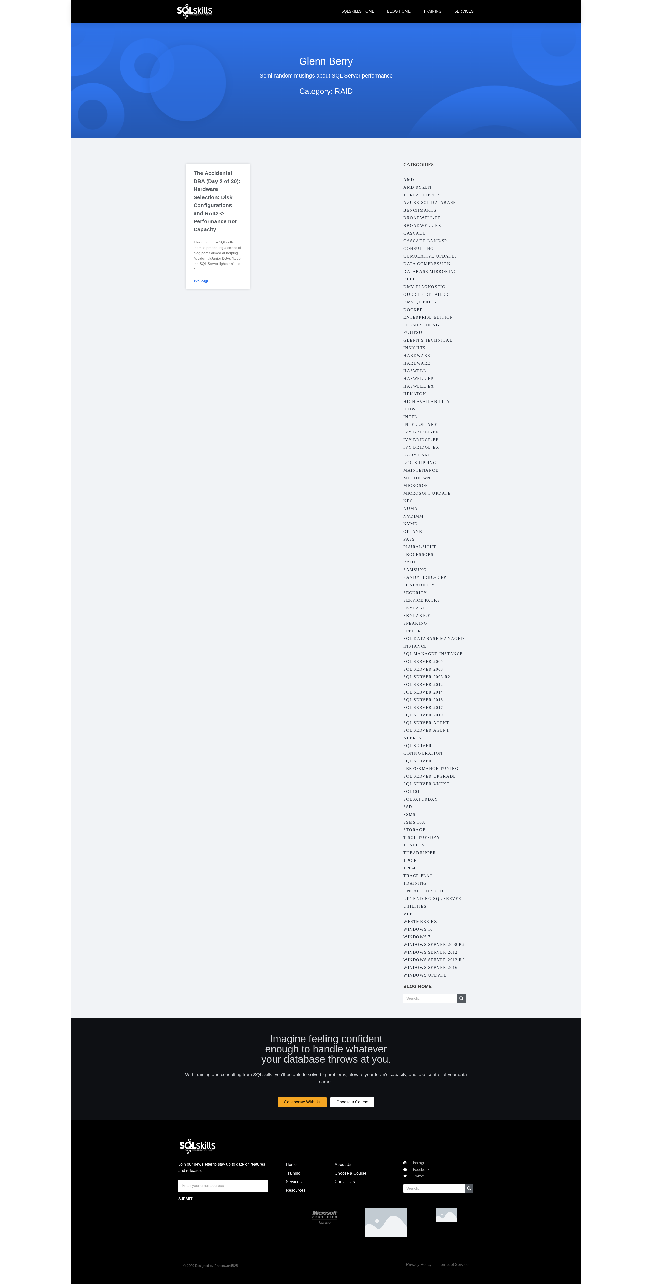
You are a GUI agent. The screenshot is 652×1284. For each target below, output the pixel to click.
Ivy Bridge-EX (421, 447)
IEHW (409, 409)
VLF (408, 914)
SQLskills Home (357, 11)
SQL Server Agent (426, 723)
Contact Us (345, 1181)
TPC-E (410, 860)
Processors (418, 554)
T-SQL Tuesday (421, 837)
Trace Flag (418, 876)
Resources (295, 1190)
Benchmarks (420, 210)
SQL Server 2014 (423, 692)
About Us (343, 1164)
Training (432, 11)
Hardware (416, 355)
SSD (407, 807)
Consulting (418, 248)
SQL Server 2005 (423, 661)
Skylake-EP (418, 615)
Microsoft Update (427, 493)
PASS (409, 539)
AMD (408, 179)
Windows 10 (418, 929)
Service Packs (421, 600)
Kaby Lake (417, 455)
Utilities (414, 906)
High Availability (426, 401)
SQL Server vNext (426, 784)
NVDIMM (413, 516)
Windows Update (424, 975)
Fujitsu (412, 332)
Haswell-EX (418, 386)
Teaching (415, 845)
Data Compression (427, 264)
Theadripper (419, 853)
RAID (409, 562)
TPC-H (410, 868)
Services (464, 11)
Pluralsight (420, 547)
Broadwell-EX (422, 225)
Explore (201, 282)
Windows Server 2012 (430, 952)
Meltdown (417, 478)
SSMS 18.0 (414, 822)
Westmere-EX (420, 921)
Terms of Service (454, 1264)
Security (415, 592)
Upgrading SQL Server (432, 898)
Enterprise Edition (428, 317)
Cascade (414, 233)
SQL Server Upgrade (429, 776)
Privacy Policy (419, 1264)
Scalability (419, 585)
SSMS (409, 814)
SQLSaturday (420, 799)
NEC (408, 501)
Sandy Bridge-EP (424, 577)
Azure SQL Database (429, 202)
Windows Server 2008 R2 (434, 944)
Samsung (415, 570)
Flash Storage (422, 325)
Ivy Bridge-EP (421, 440)
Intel (410, 417)
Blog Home (399, 11)
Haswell (414, 371)
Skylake (414, 608)
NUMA (410, 508)
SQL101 (411, 791)
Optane (412, 531)
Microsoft (417, 485)
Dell (409, 279)
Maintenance (421, 470)
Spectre (413, 631)
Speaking (415, 623)
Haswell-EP (418, 378)
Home (291, 1164)
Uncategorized (423, 891)
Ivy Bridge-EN (421, 432)
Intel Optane (420, 424)
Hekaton (414, 394)
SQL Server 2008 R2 (426, 677)
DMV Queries (419, 302)
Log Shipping (420, 462)
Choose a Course (350, 1173)
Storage (414, 830)
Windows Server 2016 (430, 967)
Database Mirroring (430, 271)
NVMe (410, 524)
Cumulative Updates (430, 256)
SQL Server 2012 (423, 684)
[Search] (461, 998)
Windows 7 (416, 937)
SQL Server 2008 (423, 669)
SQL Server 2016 (423, 700)
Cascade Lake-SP (425, 241)
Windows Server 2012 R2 (434, 960)
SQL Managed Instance (433, 654)
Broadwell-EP (422, 218)
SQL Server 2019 (423, 715)
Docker (413, 309)
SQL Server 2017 (423, 707)
